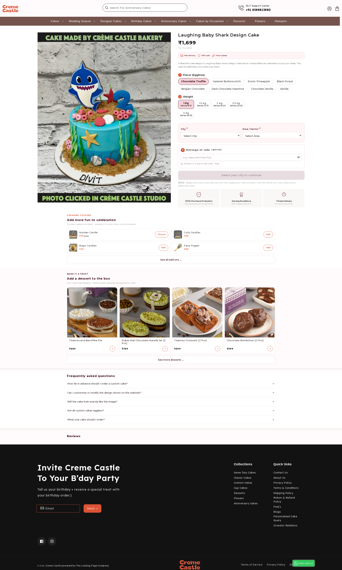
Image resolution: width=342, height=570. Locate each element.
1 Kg (186, 104)
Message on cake (198, 149)
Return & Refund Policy (284, 499)
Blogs (277, 511)
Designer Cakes (111, 21)
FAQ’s (277, 506)
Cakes (55, 21)
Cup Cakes (240, 488)
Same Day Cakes (245, 472)
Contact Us (280, 472)
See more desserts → (171, 359)
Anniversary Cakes (174, 21)
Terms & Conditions (286, 488)
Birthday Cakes (141, 21)
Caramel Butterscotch (227, 81)
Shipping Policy (283, 493)
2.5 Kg (236, 104)
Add (268, 234)
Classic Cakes (243, 477)
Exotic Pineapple (259, 81)
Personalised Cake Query (285, 518)
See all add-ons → (171, 259)
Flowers (260, 21)
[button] (337, 8)
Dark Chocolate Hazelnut (228, 88)
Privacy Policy (282, 482)
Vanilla (284, 88)
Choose (162, 234)
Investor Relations (285, 525)
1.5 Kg (202, 104)
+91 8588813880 (258, 10)
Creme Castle (53, 565)
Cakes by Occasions (210, 21)
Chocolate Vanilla (262, 88)
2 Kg (219, 104)
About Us (279, 477)
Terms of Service (252, 564)
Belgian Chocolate (193, 88)
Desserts (239, 21)
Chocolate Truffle (193, 81)
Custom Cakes (243, 482)
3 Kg (186, 114)
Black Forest (285, 81)
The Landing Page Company (92, 565)
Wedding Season (80, 21)
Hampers (281, 21)
